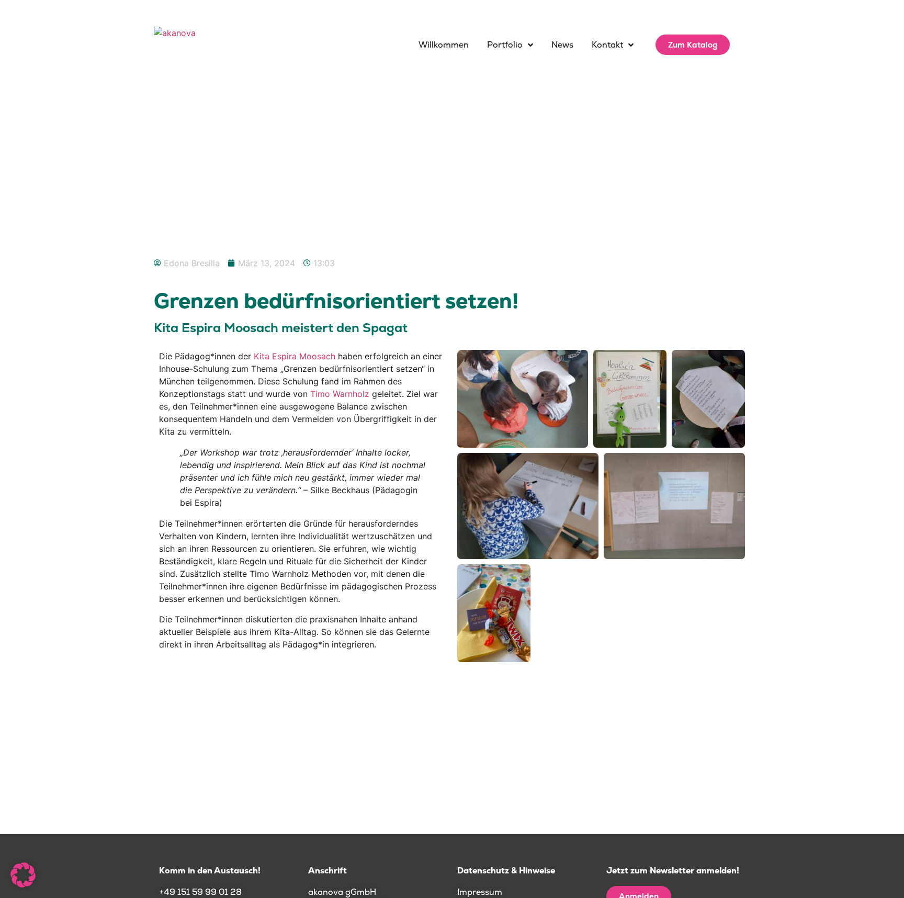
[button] (23, 875)
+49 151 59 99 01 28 (201, 891)
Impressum (479, 891)
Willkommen (444, 44)
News (562, 44)
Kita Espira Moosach (294, 356)
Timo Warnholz (339, 394)
